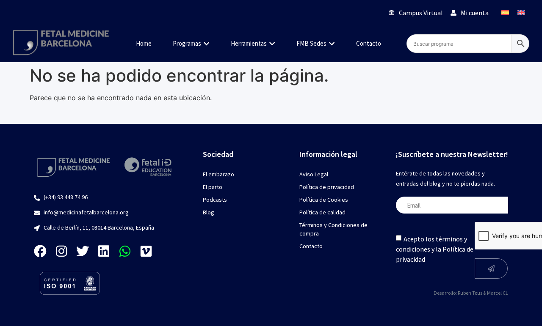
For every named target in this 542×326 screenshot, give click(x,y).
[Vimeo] (146, 251)
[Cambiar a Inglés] (521, 12)
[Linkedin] (103, 251)
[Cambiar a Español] (505, 12)
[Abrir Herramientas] (272, 44)
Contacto (311, 246)
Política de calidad (322, 212)
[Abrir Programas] (206, 44)
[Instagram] (61, 251)
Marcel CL (497, 293)
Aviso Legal (313, 174)
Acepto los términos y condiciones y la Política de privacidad (434, 249)
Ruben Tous (470, 293)
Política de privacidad (326, 187)
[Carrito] (370, 12)
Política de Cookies (323, 199)
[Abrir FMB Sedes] (332, 44)
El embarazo (218, 174)
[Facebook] (40, 251)
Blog (208, 212)
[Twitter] (82, 251)
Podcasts (215, 199)
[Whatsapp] (125, 251)
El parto (212, 187)
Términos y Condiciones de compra (333, 229)
